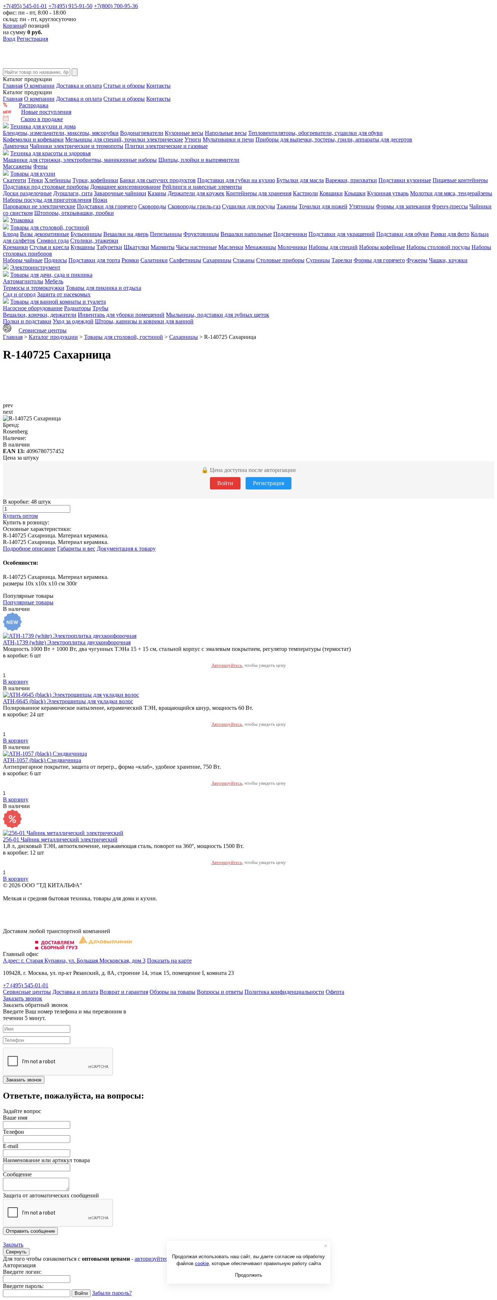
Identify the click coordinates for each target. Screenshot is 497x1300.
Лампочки (15, 146)
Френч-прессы (450, 206)
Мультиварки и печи (228, 139)
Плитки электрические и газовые (166, 146)
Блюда (11, 234)
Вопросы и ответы (220, 992)
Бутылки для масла (300, 180)
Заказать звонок (22, 998)
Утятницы (361, 206)
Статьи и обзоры (124, 86)
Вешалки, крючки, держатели (39, 315)
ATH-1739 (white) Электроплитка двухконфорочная (67, 642)
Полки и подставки (27, 321)
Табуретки (109, 247)
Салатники (154, 260)
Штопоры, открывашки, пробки (74, 213)
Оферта (335, 992)
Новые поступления (46, 112)
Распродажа (33, 105)
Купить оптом (20, 516)
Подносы (55, 260)
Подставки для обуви (402, 234)
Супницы (318, 260)
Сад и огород (19, 294)
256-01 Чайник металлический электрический (60, 839)
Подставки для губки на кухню (236, 180)
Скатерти (14, 180)
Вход (9, 39)
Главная (13, 86)
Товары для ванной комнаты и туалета (58, 302)
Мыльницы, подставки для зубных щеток (217, 315)
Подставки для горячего (107, 206)
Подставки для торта (94, 260)
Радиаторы (77, 308)
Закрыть (13, 1244)
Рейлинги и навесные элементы (202, 187)
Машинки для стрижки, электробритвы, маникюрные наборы (80, 160)
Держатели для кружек (196, 193)
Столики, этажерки (94, 240)
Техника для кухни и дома (43, 126)
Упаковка (21, 220)
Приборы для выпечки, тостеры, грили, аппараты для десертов (333, 139)
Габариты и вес (76, 548)
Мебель (54, 281)
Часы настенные (196, 247)
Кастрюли (305, 193)
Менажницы (260, 247)
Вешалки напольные (246, 234)
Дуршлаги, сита (72, 193)
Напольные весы (226, 133)
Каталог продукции (53, 337)
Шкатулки (136, 247)
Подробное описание (29, 548)
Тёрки (35, 180)
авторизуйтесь (152, 1259)
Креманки (15, 247)
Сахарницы (217, 260)
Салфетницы (185, 260)
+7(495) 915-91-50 (70, 6)
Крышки (355, 193)
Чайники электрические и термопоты (76, 146)
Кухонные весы (184, 133)
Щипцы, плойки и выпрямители (198, 160)
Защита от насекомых (64, 294)
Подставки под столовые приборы (46, 187)
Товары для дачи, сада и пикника (51, 275)
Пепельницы (166, 234)
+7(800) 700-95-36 (116, 6)
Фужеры (417, 260)
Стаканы (244, 260)
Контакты (158, 86)
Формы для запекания (403, 206)
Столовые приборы (280, 260)
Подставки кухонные (404, 180)
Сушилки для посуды (248, 206)
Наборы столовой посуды (438, 247)
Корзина (13, 26)
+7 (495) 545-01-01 (25, 985)
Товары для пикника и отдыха (103, 288)
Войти (225, 483)
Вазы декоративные (44, 234)
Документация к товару (126, 548)
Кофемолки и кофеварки (33, 139)
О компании (39, 86)
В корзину (15, 682)
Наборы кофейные (382, 247)
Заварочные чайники (120, 193)
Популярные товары (28, 602)
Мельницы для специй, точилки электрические (124, 139)
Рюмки (130, 260)
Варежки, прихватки (351, 180)
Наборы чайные (23, 260)
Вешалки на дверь (125, 234)
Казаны (157, 193)
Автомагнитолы (23, 281)
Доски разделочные (27, 193)
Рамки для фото (449, 234)
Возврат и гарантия (124, 992)
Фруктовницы (201, 234)
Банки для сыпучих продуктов (158, 180)
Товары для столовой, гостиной (49, 227)
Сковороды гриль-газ (194, 206)
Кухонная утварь (388, 193)
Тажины (287, 206)
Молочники (292, 247)
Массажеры (17, 166)
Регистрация (32, 39)
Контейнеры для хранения (258, 193)
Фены (40, 166)
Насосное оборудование (33, 308)
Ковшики (331, 193)
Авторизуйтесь (226, 665)
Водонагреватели (141, 133)
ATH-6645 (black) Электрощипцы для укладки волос (68, 701)
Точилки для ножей (323, 206)
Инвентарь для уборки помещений (121, 315)
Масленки (230, 247)
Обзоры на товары (172, 992)
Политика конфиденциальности (284, 992)
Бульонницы (86, 234)
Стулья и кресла (49, 247)
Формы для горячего (379, 260)
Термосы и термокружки (33, 288)
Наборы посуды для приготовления (47, 200)
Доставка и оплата (79, 86)
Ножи (100, 200)
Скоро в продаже (42, 119)
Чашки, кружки (448, 260)
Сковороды (152, 206)
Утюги (192, 139)
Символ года (53, 240)
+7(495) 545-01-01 (25, 6)
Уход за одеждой (73, 321)
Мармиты (163, 247)
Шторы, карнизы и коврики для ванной (144, 321)
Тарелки (341, 260)
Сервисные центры (43, 330)
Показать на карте (169, 960)
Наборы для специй (333, 247)
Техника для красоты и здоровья (50, 153)
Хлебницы (57, 180)
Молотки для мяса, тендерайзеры (451, 193)
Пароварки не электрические (39, 206)
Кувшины (83, 247)
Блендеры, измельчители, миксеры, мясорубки (61, 133)
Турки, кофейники (95, 180)
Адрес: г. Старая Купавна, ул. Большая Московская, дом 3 (74, 960)
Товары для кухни (32, 174)
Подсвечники (290, 234)
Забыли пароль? (112, 1293)
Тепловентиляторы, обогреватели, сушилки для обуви (315, 133)
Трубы (100, 308)
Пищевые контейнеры (460, 180)
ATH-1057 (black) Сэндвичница (42, 760)
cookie (202, 1263)
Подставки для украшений (342, 234)
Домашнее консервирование (125, 187)
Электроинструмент (35, 267)
